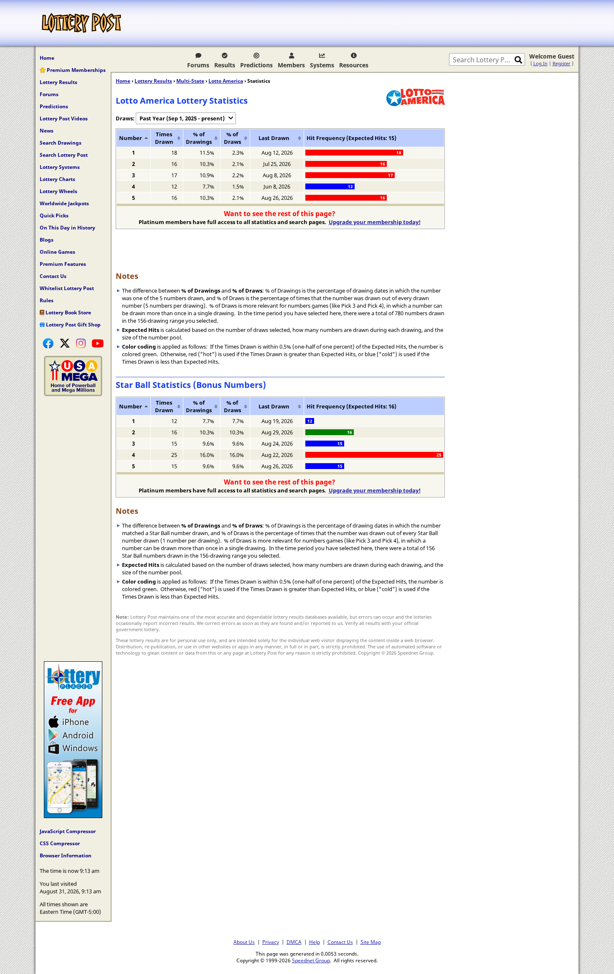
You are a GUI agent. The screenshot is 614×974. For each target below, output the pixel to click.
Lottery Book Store (67, 312)
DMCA (294, 941)
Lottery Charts (57, 179)
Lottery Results (58, 82)
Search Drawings (60, 142)
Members (291, 65)
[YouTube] (98, 343)
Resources (353, 65)
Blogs (46, 239)
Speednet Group (311, 960)
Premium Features (63, 264)
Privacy (270, 941)
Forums (198, 65)
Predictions (256, 65)
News (46, 130)
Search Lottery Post (64, 154)
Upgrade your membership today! (375, 222)
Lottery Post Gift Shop (73, 324)
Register (562, 63)
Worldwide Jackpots (64, 203)
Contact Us (53, 276)
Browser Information (65, 855)
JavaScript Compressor (68, 831)
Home (47, 57)
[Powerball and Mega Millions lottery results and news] (73, 394)
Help (314, 941)
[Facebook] (48, 343)
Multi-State (190, 80)
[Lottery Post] (81, 23)
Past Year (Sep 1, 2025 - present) (182, 118)
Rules (46, 300)
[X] (64, 343)
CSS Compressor (60, 843)
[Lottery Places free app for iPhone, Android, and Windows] (73, 816)
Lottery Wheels (58, 191)
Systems (322, 65)
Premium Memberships (76, 70)
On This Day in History (67, 227)
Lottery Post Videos (64, 118)
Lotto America (225, 80)
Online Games (57, 251)
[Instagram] (81, 343)
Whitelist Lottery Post (67, 288)
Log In (540, 63)
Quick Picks (54, 215)
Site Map (370, 941)
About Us (244, 941)
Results (224, 65)
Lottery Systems (60, 167)
